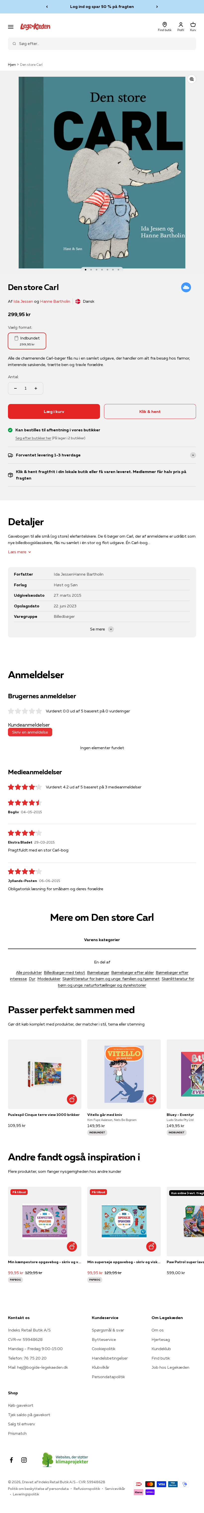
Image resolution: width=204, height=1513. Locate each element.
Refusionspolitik (87, 1488)
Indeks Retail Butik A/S (29, 1330)
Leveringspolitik (26, 1494)
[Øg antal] (36, 388)
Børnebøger (98, 972)
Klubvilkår (100, 1367)
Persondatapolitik (108, 1376)
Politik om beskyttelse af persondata (38, 1488)
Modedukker (48, 978)
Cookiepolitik (103, 1348)
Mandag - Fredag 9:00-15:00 (35, 1348)
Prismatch (17, 1433)
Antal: (13, 376)
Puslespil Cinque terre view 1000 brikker (44, 1114)
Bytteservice (104, 1339)
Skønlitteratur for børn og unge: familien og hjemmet (111, 978)
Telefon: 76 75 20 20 (27, 1358)
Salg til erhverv (21, 1423)
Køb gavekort (20, 1405)
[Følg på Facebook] (11, 1460)
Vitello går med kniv (104, 1114)
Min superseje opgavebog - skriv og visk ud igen (124, 1262)
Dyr (32, 978)
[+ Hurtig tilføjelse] (71, 1099)
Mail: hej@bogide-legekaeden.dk (38, 1367)
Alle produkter (29, 972)
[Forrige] (47, 6)
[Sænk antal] (15, 388)
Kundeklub (161, 1348)
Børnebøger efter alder (132, 972)
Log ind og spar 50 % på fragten (102, 6)
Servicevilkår (115, 1488)
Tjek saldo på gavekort (29, 1414)
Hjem (12, 65)
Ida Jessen (23, 301)
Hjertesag (161, 1339)
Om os (158, 1330)
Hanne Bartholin (55, 301)
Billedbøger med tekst (64, 972)
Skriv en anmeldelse (30, 732)
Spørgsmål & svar (108, 1330)
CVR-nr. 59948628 (25, 1339)
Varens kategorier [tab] (102, 939)
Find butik (161, 1358)
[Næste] (157, 6)
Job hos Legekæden (170, 1367)
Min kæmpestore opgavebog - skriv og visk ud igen (44, 1262)
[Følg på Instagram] (24, 1460)
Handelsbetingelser (110, 1358)
